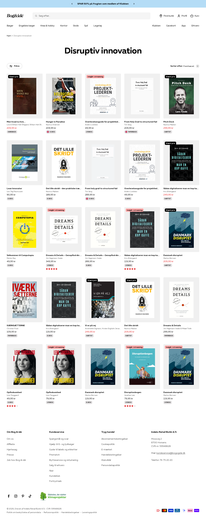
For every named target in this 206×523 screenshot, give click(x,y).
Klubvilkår (106, 460)
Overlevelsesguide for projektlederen (103, 121)
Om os (10, 438)
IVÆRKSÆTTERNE (16, 325)
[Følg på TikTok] (30, 496)
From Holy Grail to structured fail (140, 121)
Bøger (10, 25)
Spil (86, 25)
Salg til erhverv (56, 465)
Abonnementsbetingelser (114, 438)
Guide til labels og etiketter (63, 449)
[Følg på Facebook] (9, 496)
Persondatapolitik (110, 465)
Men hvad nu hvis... (16, 121)
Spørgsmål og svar (59, 438)
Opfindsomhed (14, 392)
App (183, 25)
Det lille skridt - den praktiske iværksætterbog (64, 188)
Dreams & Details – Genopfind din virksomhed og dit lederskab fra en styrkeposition (64, 255)
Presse (10, 454)
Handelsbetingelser (111, 454)
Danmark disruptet (172, 255)
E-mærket (106, 449)
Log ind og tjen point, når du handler (103, 3)
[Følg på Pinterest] (23, 496)
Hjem (9, 36)
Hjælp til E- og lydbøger (61, 444)
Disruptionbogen (132, 392)
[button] (51, 268)
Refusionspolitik (51, 512)
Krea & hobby (47, 25)
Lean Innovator (14, 188)
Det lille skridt (131, 325)
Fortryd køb (55, 481)
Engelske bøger (27, 25)
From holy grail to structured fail (101, 188)
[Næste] (134, 4)
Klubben (156, 25)
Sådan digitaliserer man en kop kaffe (181, 188)
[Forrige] (71, 4)
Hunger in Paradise (55, 121)
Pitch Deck (168, 121)
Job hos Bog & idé (16, 460)
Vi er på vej (90, 325)
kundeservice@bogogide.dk (170, 453)
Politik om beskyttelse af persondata (24, 512)
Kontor (63, 25)
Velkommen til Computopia (20, 255)
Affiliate (11, 444)
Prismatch (54, 454)
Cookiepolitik (108, 444)
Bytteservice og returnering (63, 460)
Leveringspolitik (89, 512)
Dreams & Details (172, 325)
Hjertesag (12, 449)
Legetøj (97, 25)
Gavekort (171, 25)
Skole (76, 25)
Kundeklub (54, 475)
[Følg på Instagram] (16, 496)
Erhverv (195, 25)
